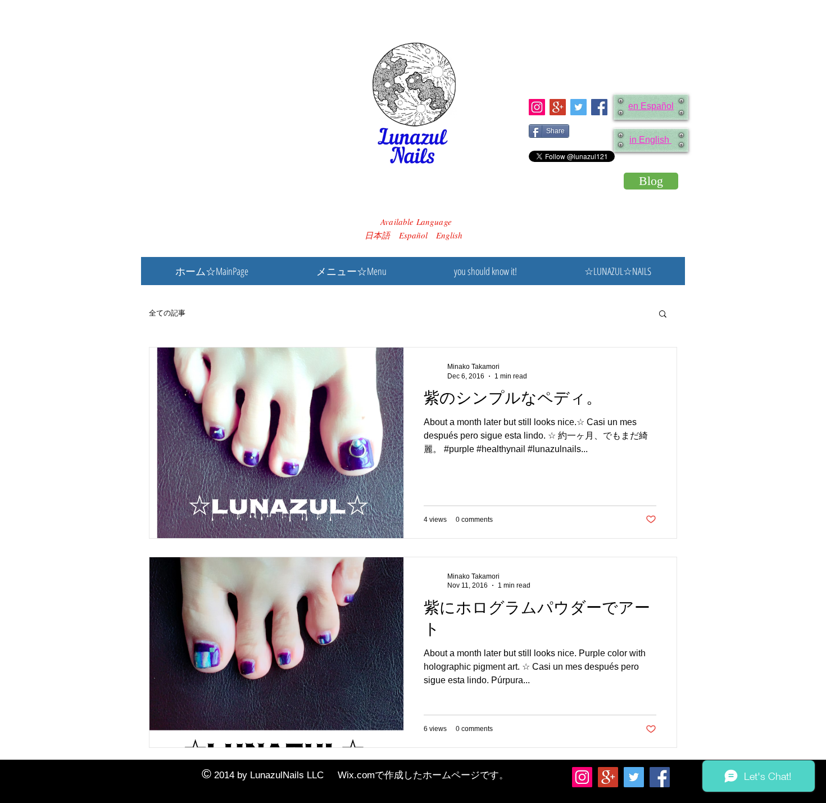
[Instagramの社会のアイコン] (537, 107)
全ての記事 (167, 313)
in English (650, 140)
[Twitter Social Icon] (578, 107)
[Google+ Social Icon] (558, 107)
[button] (662, 315)
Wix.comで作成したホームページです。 (423, 775)
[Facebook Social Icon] (599, 107)
